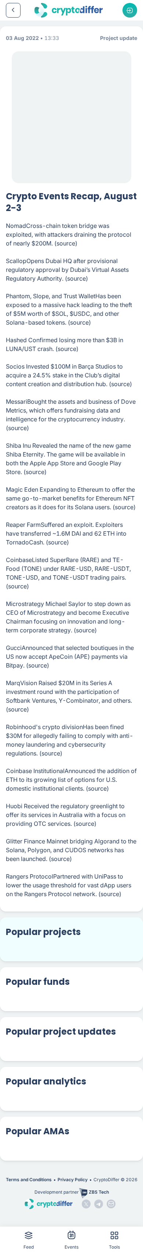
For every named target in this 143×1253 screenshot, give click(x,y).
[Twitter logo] (86, 1204)
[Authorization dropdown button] (129, 10)
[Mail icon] (111, 1204)
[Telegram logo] (98, 1204)
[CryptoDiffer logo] (68, 10)
